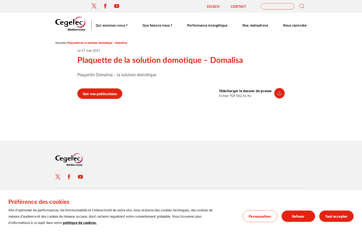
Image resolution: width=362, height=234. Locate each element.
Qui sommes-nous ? (112, 25)
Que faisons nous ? (157, 25)
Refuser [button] (298, 216)
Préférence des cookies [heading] (38, 202)
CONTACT (238, 6)
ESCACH (213, 6)
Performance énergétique (207, 25)
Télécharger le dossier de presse (245, 93)
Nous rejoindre (295, 25)
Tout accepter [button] (336, 216)
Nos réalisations (255, 25)
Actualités (61, 43)
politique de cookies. (80, 222)
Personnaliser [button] (260, 216)
